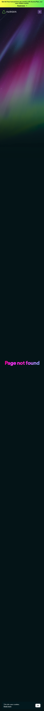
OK (38, 705)
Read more (7, 706)
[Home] (9, 11)
